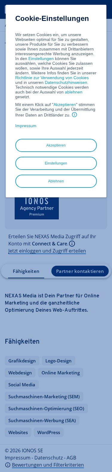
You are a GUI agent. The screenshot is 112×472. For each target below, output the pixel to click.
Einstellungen (41, 58)
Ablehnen (56, 181)
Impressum (25, 125)
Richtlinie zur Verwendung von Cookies (52, 77)
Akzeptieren (64, 104)
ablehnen (73, 92)
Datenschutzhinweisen (66, 82)
